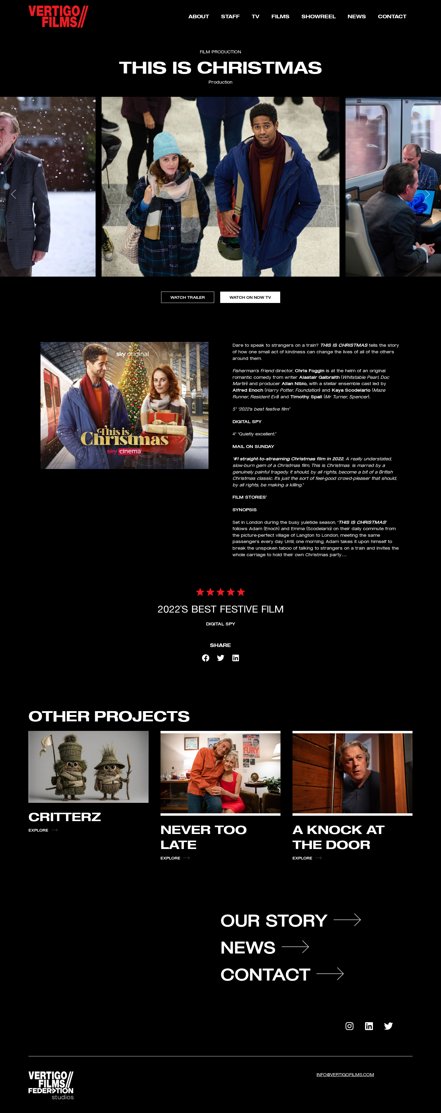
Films (281, 16)
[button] (10, 238)
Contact (392, 16)
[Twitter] (389, 1026)
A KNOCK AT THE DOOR (338, 836)
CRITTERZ (64, 816)
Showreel (319, 16)
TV (256, 16)
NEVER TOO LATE (203, 836)
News (357, 16)
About (198, 16)
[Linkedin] (369, 1026)
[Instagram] (349, 1026)
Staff (230, 16)
